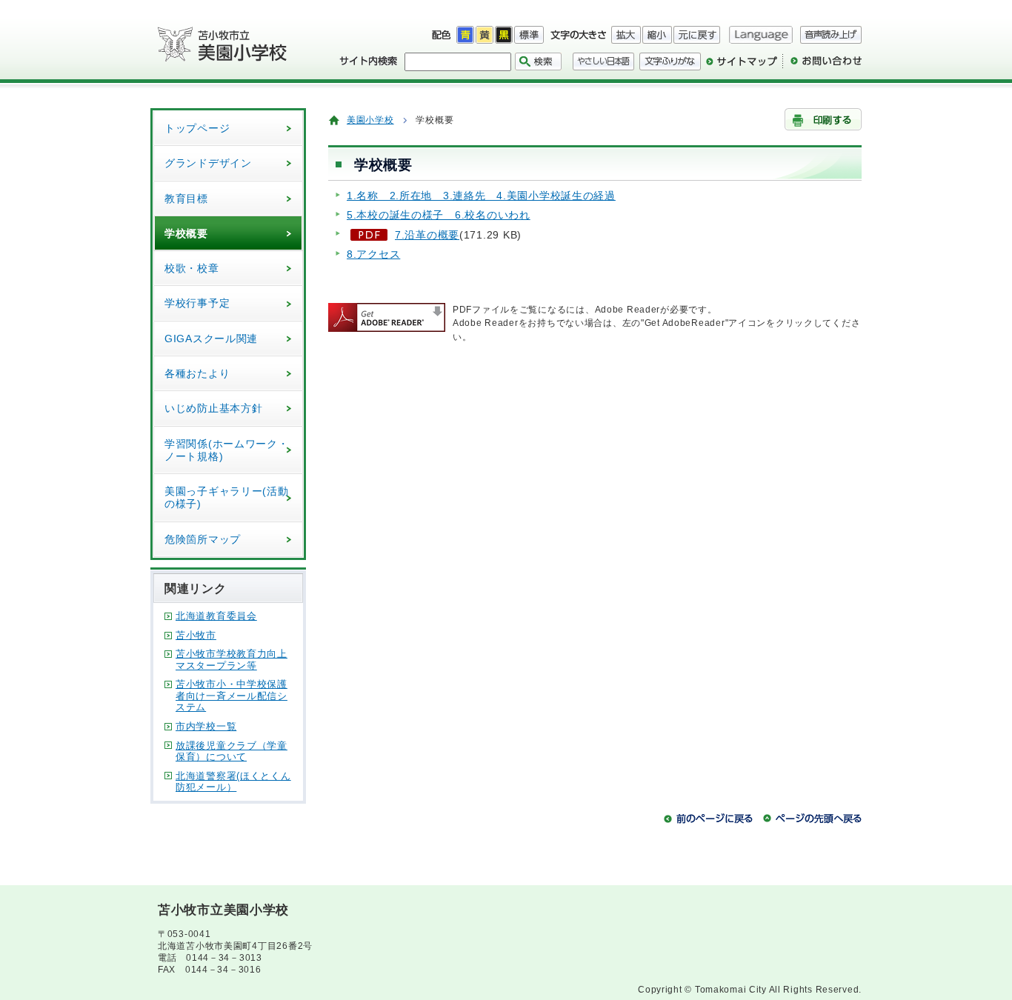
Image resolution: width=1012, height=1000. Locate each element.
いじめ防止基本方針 (213, 408)
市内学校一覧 (206, 726)
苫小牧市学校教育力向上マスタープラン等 (231, 659)
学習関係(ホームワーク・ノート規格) (226, 450)
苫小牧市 (196, 635)
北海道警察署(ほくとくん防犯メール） (233, 781)
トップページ (197, 128)
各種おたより (197, 373)
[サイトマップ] (741, 67)
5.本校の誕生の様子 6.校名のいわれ (438, 215)
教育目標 (186, 198)
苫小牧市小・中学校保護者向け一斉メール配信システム (231, 696)
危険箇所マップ (202, 539)
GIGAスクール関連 (211, 338)
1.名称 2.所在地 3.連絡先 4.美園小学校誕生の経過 (481, 195)
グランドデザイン (208, 163)
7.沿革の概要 (427, 235)
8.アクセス (373, 254)
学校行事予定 (197, 303)
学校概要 (186, 233)
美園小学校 (370, 120)
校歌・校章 (191, 268)
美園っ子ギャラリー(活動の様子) (226, 497)
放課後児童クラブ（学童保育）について (231, 751)
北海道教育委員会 (216, 615)
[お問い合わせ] (822, 67)
